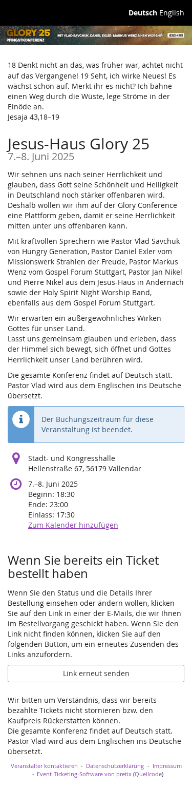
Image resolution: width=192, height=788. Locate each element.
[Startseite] (96, 35)
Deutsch (143, 12)
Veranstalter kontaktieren (44, 766)
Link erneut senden (96, 673)
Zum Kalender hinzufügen (73, 525)
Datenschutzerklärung (115, 766)
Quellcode (148, 774)
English (171, 12)
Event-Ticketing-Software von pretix (84, 774)
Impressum (167, 766)
